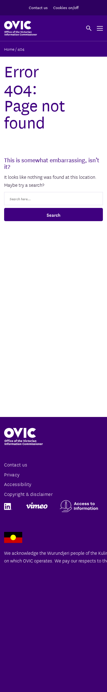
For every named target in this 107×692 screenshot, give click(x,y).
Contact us (38, 7)
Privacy (12, 474)
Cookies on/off (65, 7)
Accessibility (18, 483)
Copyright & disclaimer (28, 493)
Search (53, 214)
